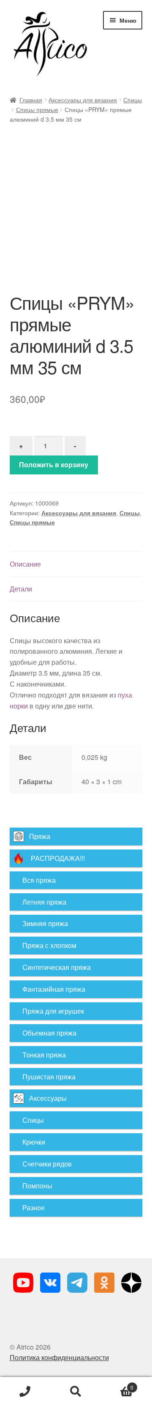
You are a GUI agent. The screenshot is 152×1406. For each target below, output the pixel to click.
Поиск (76, 1391)
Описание (25, 564)
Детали (21, 589)
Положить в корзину (53, 464)
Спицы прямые (37, 109)
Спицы (132, 100)
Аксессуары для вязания (83, 100)
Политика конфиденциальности (59, 1357)
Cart (117, 1384)
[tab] (76, 564)
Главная (30, 100)
